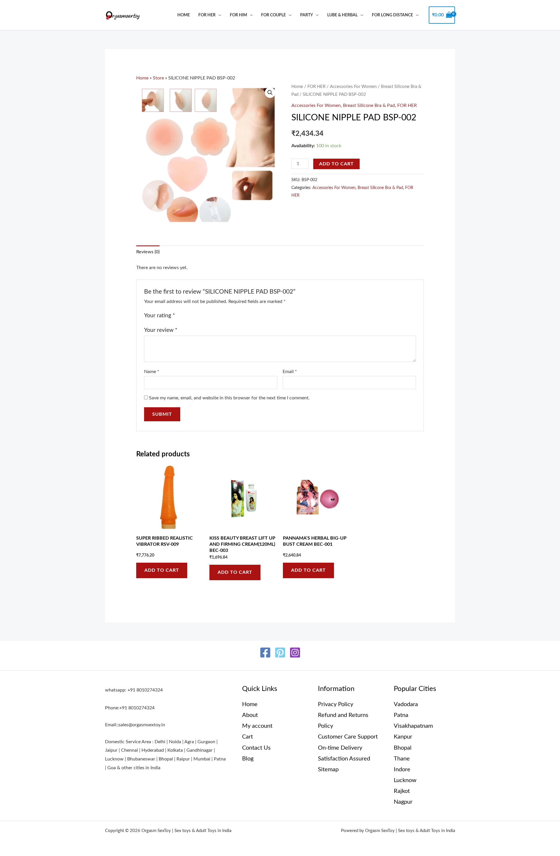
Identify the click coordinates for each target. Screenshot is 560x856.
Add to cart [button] (161, 570)
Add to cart (336, 164)
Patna (401, 715)
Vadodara (406, 704)
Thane (402, 759)
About (250, 715)
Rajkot (402, 791)
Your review (160, 330)
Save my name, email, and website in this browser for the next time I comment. (229, 398)
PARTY (306, 15)
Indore (402, 769)
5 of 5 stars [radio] (208, 315)
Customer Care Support (348, 737)
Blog (247, 759)
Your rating (159, 315)
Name (151, 371)
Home (183, 15)
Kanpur (403, 737)
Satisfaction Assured (344, 759)
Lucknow (405, 780)
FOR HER (207, 15)
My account (257, 726)
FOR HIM (238, 15)
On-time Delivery (340, 748)
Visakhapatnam (413, 726)
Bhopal (403, 748)
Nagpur (403, 802)
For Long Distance (392, 15)
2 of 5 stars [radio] (187, 315)
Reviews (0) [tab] (148, 251)
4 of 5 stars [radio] (201, 315)
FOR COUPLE (273, 15)
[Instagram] (295, 652)
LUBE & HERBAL (342, 15)
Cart (247, 737)
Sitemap (328, 769)
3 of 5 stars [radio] (194, 315)
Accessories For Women (353, 86)
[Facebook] (265, 652)
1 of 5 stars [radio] (180, 315)
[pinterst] (280, 652)
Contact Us (256, 748)
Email (290, 371)
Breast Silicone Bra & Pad (369, 105)
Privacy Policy (335, 704)
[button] (270, 92)
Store (158, 78)
